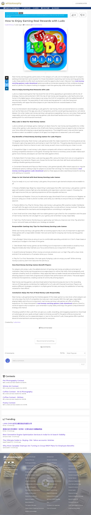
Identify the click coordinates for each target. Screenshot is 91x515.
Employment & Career (31, 472)
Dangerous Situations (52, 466)
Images (56, 8)
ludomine (8, 25)
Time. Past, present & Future (75, 505)
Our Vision (7, 472)
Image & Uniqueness (30, 481)
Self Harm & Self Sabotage (53, 499)
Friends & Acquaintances (74, 475)
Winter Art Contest (10, 386)
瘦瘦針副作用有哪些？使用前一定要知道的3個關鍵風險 (22, 429)
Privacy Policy (8, 476)
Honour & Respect (51, 478)
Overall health (72, 490)
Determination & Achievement (55, 469)
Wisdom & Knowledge (30, 511)
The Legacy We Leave (30, 505)
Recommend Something (45, 341)
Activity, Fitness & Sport (74, 456)
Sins (48, 502)
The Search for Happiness (53, 505)
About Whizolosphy (11, 469)
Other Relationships (52, 490)
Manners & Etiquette (30, 487)
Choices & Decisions (52, 463)
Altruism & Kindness (52, 459)
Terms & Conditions (10, 474)
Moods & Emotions (73, 487)
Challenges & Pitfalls (30, 463)
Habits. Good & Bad (30, 478)
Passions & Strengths (30, 493)
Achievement (50, 456)
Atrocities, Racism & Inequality (76, 459)
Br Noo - (5, 425)
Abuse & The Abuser (30, 456)
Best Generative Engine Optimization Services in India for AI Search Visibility (34, 435)
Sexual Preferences (73, 499)
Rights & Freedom (29, 499)
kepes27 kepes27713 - (8, 442)
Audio (36, 8)
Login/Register (81, 3)
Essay (20, 13)
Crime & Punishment (30, 466)
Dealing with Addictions (74, 466)
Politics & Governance (52, 496)
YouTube (46, 8)
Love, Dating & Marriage (74, 484)
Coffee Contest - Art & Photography (17, 392)
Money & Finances (51, 487)
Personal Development (31, 496)
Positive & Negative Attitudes (75, 496)
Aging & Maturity (29, 459)
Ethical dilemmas (51, 472)
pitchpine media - (7, 436)
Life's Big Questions (52, 484)
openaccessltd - (7, 447)
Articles (27, 8)
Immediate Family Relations (54, 481)
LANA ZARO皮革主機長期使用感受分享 (17, 424)
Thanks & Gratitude (73, 502)
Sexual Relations (29, 502)
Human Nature (72, 478)
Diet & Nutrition (72, 469)
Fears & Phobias (51, 475)
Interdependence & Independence (33, 484)
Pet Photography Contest (13, 381)
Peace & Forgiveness (52, 493)
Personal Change (72, 493)
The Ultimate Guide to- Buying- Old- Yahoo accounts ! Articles (28, 440)
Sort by (62, 353)
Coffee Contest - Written (13, 397)
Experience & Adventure (74, 472)
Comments (37, 25)
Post (83, 364)
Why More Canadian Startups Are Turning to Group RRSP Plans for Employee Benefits (38, 446)
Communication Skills (11, 13)
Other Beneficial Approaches (32, 490)
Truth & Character (51, 508)
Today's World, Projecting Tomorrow (34, 508)
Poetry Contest (9, 403)
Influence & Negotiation (74, 481)
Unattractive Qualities (74, 508)
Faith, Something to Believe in (33, 475)
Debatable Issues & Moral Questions (34, 469)
